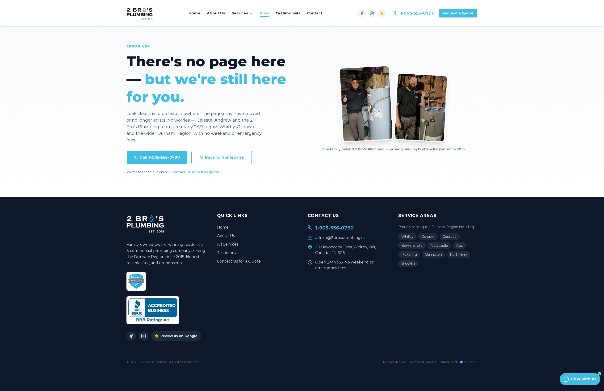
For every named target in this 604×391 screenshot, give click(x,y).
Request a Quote (458, 13)
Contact (314, 13)
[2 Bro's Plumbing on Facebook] (362, 13)
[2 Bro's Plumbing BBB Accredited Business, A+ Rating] (152, 310)
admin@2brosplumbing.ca (340, 237)
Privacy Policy (394, 362)
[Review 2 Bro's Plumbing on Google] (382, 13)
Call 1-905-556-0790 (160, 157)
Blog (264, 13)
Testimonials (287, 13)
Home (194, 13)
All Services (227, 244)
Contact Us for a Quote (239, 261)
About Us (216, 13)
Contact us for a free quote (195, 172)
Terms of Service (423, 362)
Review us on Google (178, 336)
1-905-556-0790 (417, 13)
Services (240, 13)
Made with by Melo (459, 362)
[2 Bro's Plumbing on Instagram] (372, 13)
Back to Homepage (224, 157)
